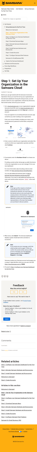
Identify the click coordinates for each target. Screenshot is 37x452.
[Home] (12, 3)
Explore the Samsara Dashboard (14, 61)
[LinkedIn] (7, 276)
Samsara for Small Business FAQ (15, 58)
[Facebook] (2, 276)
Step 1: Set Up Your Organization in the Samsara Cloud (17, 33)
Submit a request (25, 326)
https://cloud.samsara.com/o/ (13, 264)
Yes (14, 292)
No (23, 292)
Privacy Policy (6, 429)
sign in (6, 350)
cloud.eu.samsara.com (11, 110)
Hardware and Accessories (12, 63)
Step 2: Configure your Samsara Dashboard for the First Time (17, 37)
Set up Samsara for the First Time (15, 27)
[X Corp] (5, 276)
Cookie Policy (29, 429)
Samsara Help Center (7, 9)
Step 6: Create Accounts (12, 52)
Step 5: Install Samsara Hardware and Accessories (16, 49)
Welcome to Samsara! (12, 30)
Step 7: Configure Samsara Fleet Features (17, 55)
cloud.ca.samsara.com (26, 108)
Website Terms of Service (17, 429)
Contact (25, 431)
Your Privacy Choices (14, 431)
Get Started (19, 9)
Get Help (7, 71)
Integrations (8, 68)
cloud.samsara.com (13, 106)
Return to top (5, 331)
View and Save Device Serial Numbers (22, 170)
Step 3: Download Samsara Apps (15, 41)
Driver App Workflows (10, 66)
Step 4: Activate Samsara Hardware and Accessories (17, 44)
